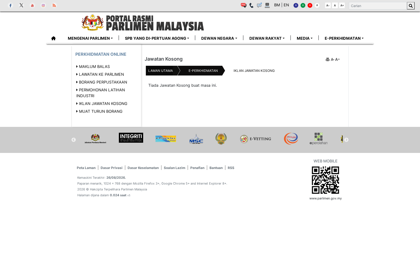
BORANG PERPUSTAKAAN (103, 82)
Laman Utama (160, 71)
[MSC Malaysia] (196, 139)
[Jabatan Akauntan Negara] (166, 139)
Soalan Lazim (174, 168)
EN (286, 4)
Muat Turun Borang (100, 111)
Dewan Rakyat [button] (265, 38)
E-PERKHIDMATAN (203, 71)
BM (277, 4)
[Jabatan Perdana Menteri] (95, 139)
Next (346, 140)
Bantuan (216, 168)
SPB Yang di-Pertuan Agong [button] (155, 38)
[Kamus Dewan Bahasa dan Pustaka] (221, 139)
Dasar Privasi (111, 168)
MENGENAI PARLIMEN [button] (89, 38)
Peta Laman (86, 168)
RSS (231, 168)
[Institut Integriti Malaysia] (131, 138)
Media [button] (303, 38)
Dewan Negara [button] (217, 38)
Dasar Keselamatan (143, 168)
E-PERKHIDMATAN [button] (343, 38)
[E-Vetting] (255, 139)
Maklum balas (94, 66)
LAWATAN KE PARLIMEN (101, 74)
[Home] (156, 21)
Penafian (197, 168)
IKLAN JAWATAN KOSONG (103, 103)
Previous (73, 140)
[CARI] (411, 5)
